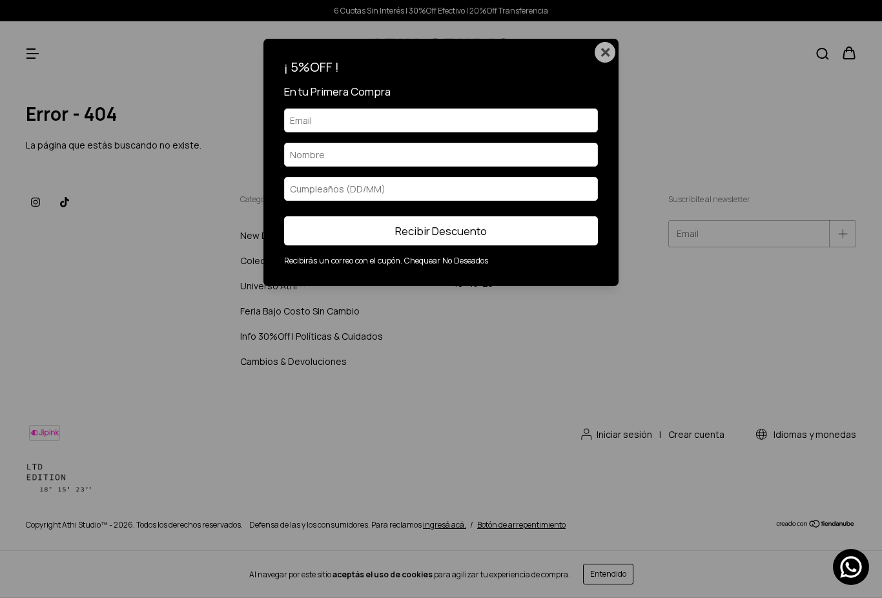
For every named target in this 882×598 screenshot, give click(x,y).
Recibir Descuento (441, 230)
